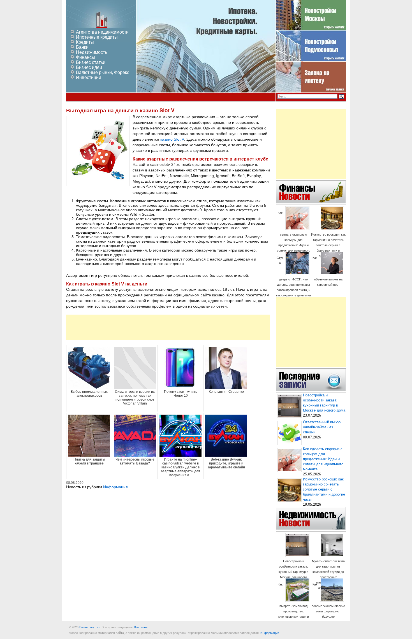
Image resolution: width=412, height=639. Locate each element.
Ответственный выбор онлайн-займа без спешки (322, 427)
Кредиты (85, 42)
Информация (115, 487)
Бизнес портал (89, 627)
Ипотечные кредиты (97, 37)
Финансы (85, 57)
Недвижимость (91, 52)
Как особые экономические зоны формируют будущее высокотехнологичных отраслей (328, 606)
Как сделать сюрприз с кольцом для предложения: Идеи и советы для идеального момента (293, 234)
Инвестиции (88, 77)
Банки (82, 47)
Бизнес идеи (89, 67)
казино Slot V (172, 139)
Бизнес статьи (90, 62)
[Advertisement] (168, 327)
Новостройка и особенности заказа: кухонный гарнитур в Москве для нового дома (293, 571)
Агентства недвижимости (102, 32)
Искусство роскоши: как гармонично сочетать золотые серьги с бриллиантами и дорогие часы (328, 245)
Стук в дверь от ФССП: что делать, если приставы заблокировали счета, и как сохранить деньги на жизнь (293, 279)
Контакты (140, 627)
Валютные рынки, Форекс (102, 72)
